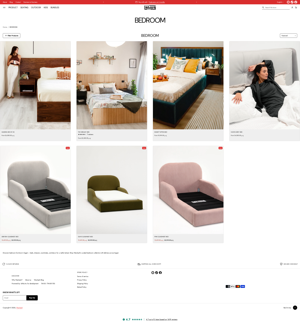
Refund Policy (81, 287)
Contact (18, 2)
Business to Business (30, 2)
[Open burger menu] (4, 7)
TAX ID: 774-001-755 (48, 283)
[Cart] (295, 7)
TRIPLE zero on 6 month (156, 2)
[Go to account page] (292, 7)
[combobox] (276, 7)
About (5, 2)
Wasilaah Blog (39, 280)
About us (28, 280)
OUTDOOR (36, 7)
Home (5, 27)
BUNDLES (55, 7)
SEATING (24, 7)
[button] (276, 7)
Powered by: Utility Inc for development (25, 283)
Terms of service (82, 276)
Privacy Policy (82, 280)
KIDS (46, 7)
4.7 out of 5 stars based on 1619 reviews (161, 319)
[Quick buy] (67, 126)
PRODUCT (13, 7)
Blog (11, 2)
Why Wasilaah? (17, 280)
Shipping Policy (82, 283)
